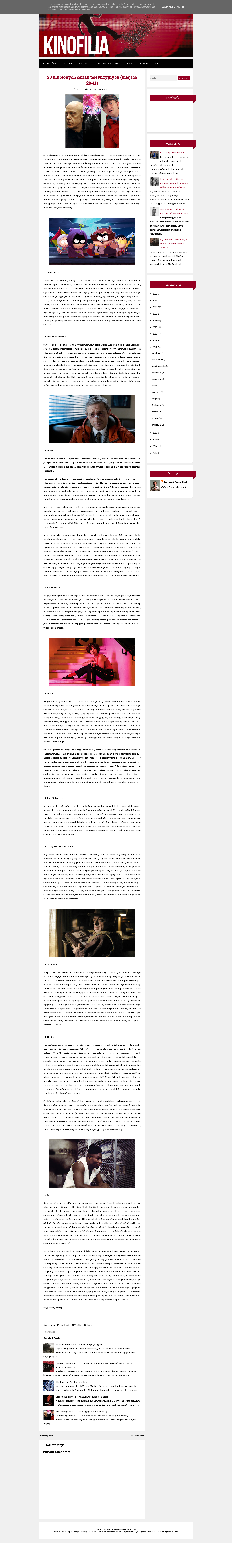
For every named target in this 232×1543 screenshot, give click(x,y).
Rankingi (144, 63)
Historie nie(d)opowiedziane (107, 63)
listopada (157, 359)
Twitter (78, 1325)
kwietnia (156, 405)
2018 (155, 340)
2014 (155, 446)
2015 (155, 439)
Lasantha (92, 1532)
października (159, 366)
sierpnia (156, 379)
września (156, 372)
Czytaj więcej (50, 1356)
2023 (155, 307)
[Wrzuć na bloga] (48, 1332)
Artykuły (83, 63)
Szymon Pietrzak (171, 1532)
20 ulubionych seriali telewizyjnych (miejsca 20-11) (92, 80)
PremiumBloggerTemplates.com (111, 1532)
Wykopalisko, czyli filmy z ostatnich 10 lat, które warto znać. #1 (174, 243)
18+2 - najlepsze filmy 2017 (173, 152)
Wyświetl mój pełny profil (174, 487)
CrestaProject (66, 1532)
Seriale (130, 63)
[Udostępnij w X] (51, 1332)
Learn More (168, 7)
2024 (155, 300)
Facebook (64, 1325)
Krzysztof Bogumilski (175, 482)
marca (155, 411)
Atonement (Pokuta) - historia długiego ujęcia (79, 1344)
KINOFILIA (114, 1529)
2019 (155, 333)
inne (157, 63)
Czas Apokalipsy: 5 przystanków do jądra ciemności (82, 1396)
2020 (155, 327)
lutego (155, 418)
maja (154, 398)
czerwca (156, 392)
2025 (155, 293)
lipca (154, 385)
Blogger (133, 1529)
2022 (155, 313)
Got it (180, 7)
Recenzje (68, 63)
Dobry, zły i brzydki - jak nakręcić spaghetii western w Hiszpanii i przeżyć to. (174, 183)
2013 (155, 453)
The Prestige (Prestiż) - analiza (71, 1382)
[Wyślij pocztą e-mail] (46, 1332)
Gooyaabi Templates (146, 1532)
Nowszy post (46, 1435)
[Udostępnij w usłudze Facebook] (53, 1332)
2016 (155, 432)
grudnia (156, 352)
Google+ (90, 1325)
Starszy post (137, 1435)
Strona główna (50, 63)
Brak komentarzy (100, 89)
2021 (155, 320)
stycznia (156, 424)
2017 (155, 347)
